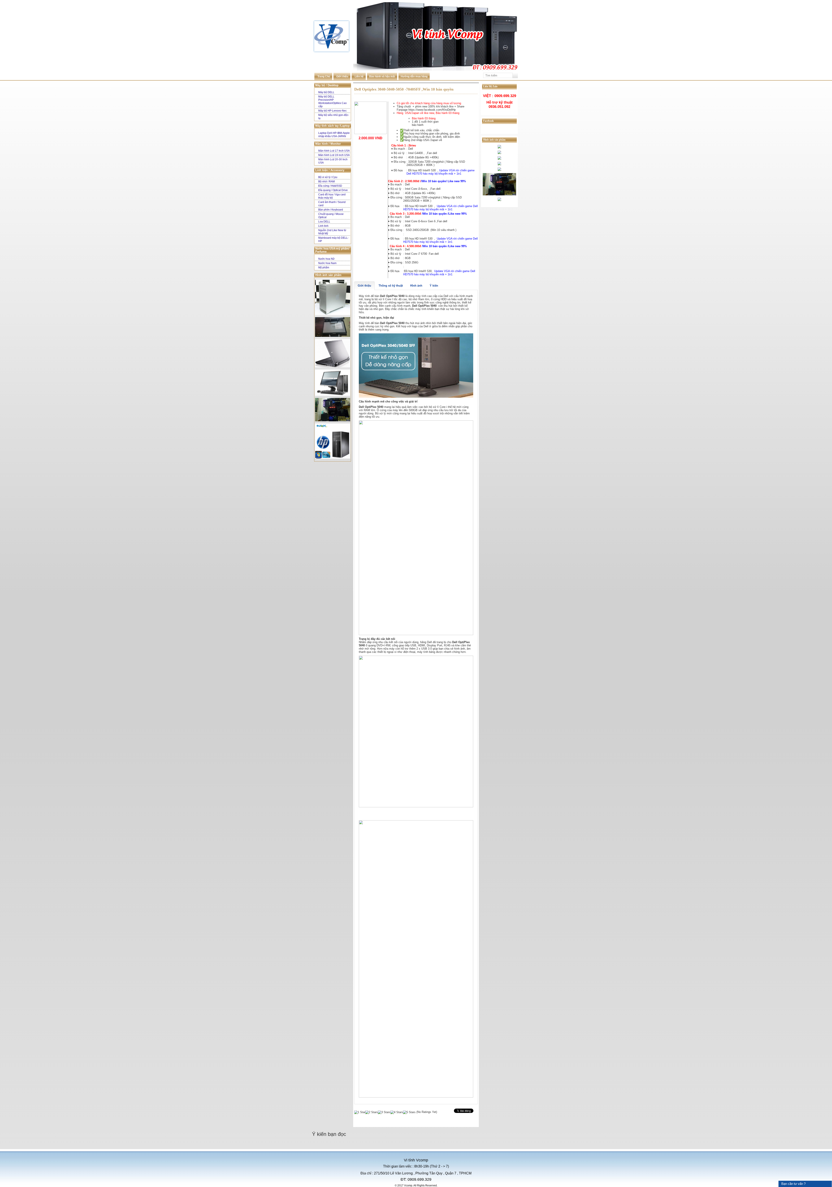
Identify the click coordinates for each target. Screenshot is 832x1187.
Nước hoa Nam (327, 263)
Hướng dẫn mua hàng (414, 76)
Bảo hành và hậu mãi (382, 76)
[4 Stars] (396, 1112)
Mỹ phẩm (323, 267)
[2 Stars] (371, 1112)
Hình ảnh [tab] (416, 285)
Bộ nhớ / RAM (326, 181)
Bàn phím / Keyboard (330, 209)
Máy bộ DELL (326, 92)
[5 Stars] (409, 1112)
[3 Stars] (384, 1112)
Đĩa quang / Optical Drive (333, 190)
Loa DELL (324, 221)
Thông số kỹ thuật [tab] (391, 285)
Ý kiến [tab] (434, 285)
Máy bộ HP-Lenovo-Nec (332, 110)
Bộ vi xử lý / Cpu (327, 177)
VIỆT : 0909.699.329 (499, 96)
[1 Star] (359, 1112)
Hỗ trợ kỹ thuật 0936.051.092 (499, 104)
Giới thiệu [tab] (364, 285)
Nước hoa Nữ (326, 258)
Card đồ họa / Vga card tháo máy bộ (332, 196)
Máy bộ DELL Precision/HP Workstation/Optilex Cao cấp (332, 101)
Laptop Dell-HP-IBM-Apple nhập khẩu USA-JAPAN (334, 134)
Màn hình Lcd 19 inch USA (334, 155)
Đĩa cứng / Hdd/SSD (330, 185)
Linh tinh (323, 225)
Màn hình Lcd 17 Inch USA (334, 150)
